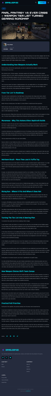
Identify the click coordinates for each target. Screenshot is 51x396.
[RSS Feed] (6, 357)
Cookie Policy (4, 382)
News (3, 364)
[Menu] (48, 2)
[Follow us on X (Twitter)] (3, 357)
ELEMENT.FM (28, 391)
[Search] (36, 2)
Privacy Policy (4, 377)
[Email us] (10, 357)
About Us (28, 364)
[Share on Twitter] (7, 336)
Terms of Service (5, 380)
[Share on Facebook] (10, 336)
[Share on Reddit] (14, 336)
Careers (28, 366)
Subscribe (42, 2)
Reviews (3, 366)
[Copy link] (17, 336)
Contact (28, 371)
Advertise (28, 369)
